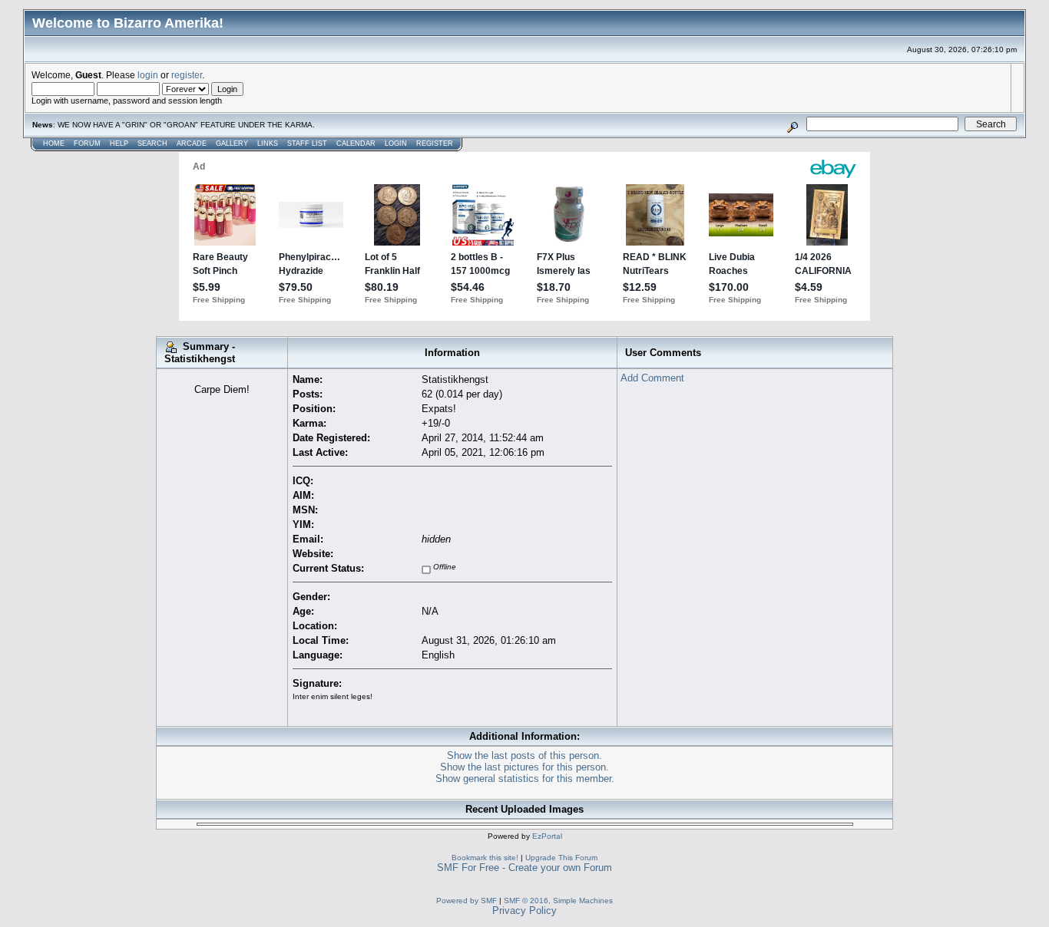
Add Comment (652, 378)
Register (434, 143)
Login (396, 143)
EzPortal (547, 836)
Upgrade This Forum (561, 857)
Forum (87, 143)
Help (119, 143)
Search (152, 143)
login (147, 75)
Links (267, 143)
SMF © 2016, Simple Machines (558, 900)
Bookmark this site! (485, 857)
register (186, 75)
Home (54, 143)
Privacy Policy (524, 910)
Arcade (192, 143)
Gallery (232, 143)
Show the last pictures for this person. (524, 767)
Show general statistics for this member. (524, 778)
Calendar (356, 143)
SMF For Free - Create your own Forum (524, 867)
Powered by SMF (466, 900)
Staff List (307, 143)
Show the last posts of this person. (524, 755)
